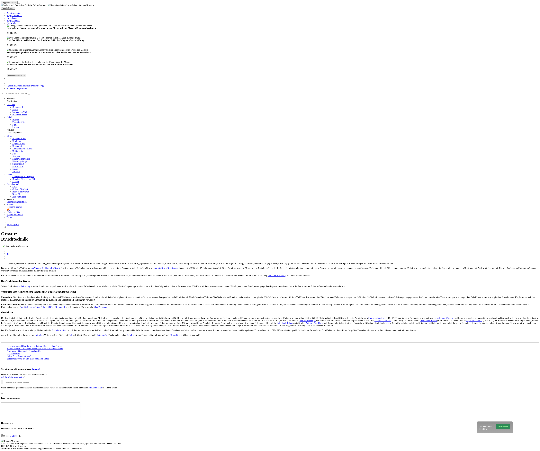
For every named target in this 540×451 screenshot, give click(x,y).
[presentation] (273, 256)
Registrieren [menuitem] (22, 88)
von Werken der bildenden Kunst (45, 268)
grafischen (39, 335)
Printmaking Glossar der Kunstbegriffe (24, 351)
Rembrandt (60, 307)
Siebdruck (131, 335)
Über (15, 446)
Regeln (20, 448)
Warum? (36, 369)
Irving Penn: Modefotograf (19, 356)
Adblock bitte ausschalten (12, 377)
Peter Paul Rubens (285, 323)
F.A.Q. (9, 446)
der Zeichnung (23, 286)
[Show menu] (19, 3)
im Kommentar (95, 387)
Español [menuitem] (18, 85)
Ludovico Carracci (382, 320)
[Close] (2, 393)
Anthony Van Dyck (314, 323)
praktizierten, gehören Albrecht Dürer (37, 307)
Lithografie (102, 335)
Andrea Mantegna (308, 320)
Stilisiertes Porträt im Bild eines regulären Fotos (28, 359)
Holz (70, 335)
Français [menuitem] (27, 85)
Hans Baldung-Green (443, 318)
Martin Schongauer (376, 318)
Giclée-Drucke (176, 335)
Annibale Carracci (428, 320)
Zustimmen (503, 427)
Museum (12, 99)
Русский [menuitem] (11, 85)
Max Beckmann (101, 307)
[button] (14, 13)
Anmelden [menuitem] (11, 88)
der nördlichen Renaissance (166, 268)
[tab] (7, 253)
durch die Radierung (277, 275)
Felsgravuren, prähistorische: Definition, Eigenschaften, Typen (34, 346)
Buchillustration (59, 330)
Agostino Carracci (474, 320)
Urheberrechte (76, 448)
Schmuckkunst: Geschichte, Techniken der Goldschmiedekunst (35, 348)
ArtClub (14, 131)
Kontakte (22, 446)
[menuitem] (42, 85)
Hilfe (3, 446)
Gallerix (13, 436)
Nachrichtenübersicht (16, 76)
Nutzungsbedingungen (33, 448)
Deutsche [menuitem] (35, 85)
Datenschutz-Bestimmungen (57, 448)
